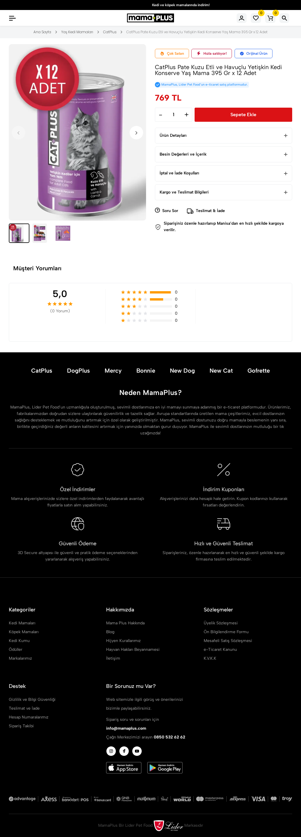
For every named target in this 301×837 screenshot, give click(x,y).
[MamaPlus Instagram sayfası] (111, 751)
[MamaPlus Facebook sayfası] (124, 751)
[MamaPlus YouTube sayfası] (137, 751)
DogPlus (78, 370)
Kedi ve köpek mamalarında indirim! (150, 5)
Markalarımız (20, 658)
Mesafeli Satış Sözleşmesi (228, 640)
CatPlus (41, 370)
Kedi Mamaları (22, 623)
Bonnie (145, 370)
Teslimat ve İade (24, 708)
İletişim (113, 658)
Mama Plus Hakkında (125, 623)
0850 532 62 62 (169, 737)
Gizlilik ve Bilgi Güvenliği (32, 699)
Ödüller (15, 649)
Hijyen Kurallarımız (123, 640)
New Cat (221, 370)
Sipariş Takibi (21, 725)
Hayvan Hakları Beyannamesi (133, 649)
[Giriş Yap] (242, 18)
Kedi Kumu (19, 640)
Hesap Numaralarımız (29, 717)
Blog (110, 631)
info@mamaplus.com (126, 728)
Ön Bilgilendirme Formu (226, 631)
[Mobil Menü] (12, 18)
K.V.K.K (210, 658)
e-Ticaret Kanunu (220, 649)
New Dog (182, 370)
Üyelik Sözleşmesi (221, 623)
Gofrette (259, 370)
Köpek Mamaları (24, 631)
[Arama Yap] (284, 18)
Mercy (113, 370)
